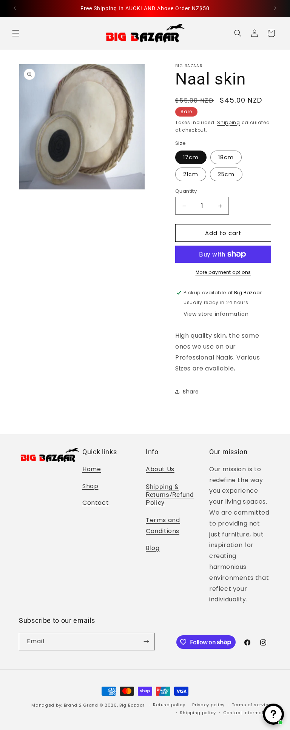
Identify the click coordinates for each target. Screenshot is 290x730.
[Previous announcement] (14, 8)
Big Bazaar (132, 705)
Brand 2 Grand (81, 705)
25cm (226, 174)
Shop (90, 486)
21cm (190, 174)
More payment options (223, 272)
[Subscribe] (146, 641)
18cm (226, 157)
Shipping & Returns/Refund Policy (170, 494)
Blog (152, 548)
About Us (160, 469)
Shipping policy (198, 713)
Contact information (247, 713)
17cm (191, 157)
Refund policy (169, 705)
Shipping (228, 122)
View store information (216, 314)
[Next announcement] (275, 8)
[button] (16, 33)
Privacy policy (208, 705)
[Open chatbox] (273, 714)
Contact (95, 502)
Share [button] (191, 391)
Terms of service (251, 705)
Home (91, 469)
